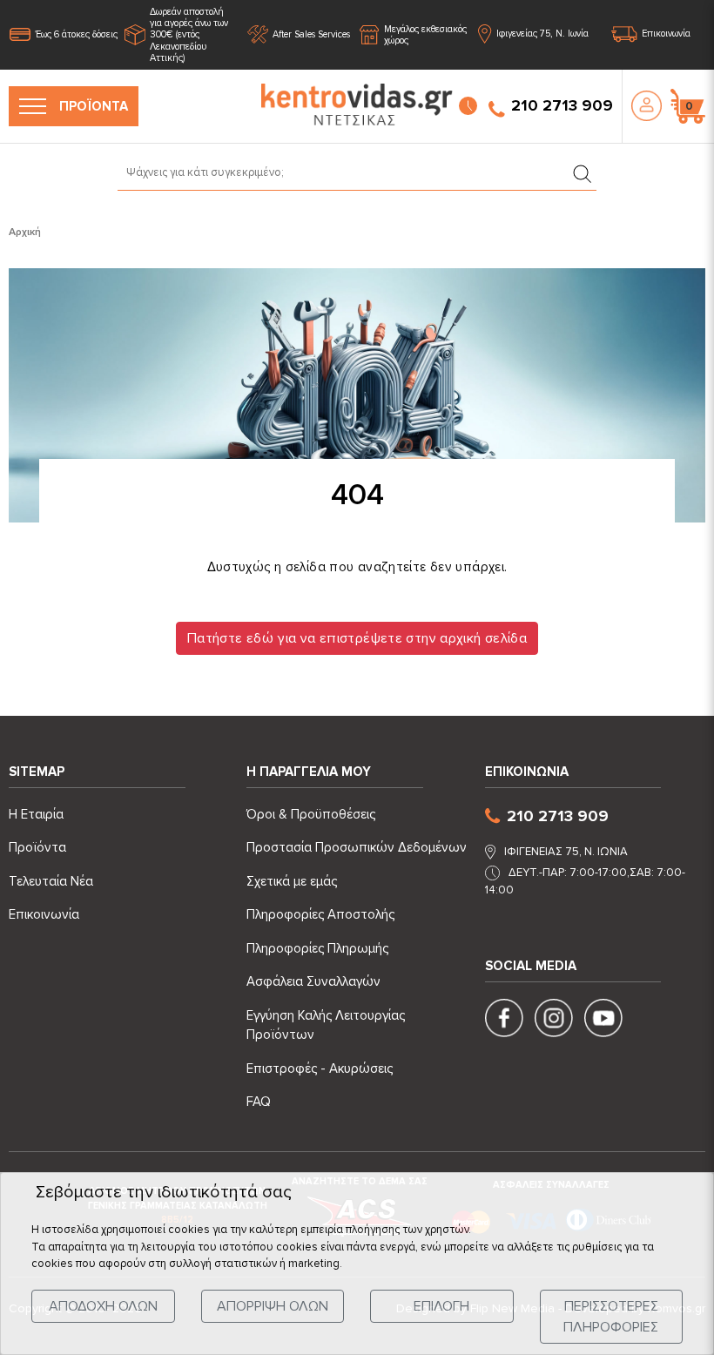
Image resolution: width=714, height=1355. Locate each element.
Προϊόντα (37, 847)
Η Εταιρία (36, 814)
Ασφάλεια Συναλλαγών (313, 981)
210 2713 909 (562, 105)
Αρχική (25, 232)
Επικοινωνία (666, 34)
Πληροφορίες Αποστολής (320, 914)
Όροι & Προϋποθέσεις (310, 814)
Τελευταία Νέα (51, 881)
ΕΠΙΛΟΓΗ (441, 1306)
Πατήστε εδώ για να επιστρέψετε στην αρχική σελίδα (357, 638)
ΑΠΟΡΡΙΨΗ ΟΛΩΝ (272, 1306)
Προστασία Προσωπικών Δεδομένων (356, 847)
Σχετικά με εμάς (291, 881)
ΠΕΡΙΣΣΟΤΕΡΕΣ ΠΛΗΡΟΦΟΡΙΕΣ (610, 1317)
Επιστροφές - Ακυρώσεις (319, 1068)
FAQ (258, 1101)
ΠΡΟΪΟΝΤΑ (93, 106)
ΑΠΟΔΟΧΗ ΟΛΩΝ (103, 1306)
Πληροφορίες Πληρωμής (317, 948)
